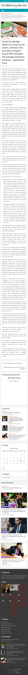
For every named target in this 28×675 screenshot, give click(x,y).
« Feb (3, 468)
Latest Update (6, 636)
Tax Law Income (4, 633)
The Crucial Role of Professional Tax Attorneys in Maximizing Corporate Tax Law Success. (16, 429)
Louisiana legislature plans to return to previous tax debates (14, 368)
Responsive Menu (25, 1)
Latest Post (6, 408)
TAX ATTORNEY (17, 669)
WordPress (18, 672)
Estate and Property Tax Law (7, 625)
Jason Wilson (17, 423)
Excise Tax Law (6, 38)
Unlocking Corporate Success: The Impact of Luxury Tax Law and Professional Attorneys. (17, 437)
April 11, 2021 (5, 66)
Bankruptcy (4, 411)
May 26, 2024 (11, 423)
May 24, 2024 (11, 431)
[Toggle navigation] (3, 10)
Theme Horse (16, 671)
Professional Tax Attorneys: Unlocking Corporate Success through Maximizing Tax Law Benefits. (13, 511)
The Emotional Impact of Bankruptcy (11, 412)
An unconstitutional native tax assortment (12, 363)
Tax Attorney (11, 425)
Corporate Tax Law (12, 416)
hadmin (11, 414)
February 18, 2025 (6, 414)
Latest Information (7, 482)
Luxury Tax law (11, 433)
